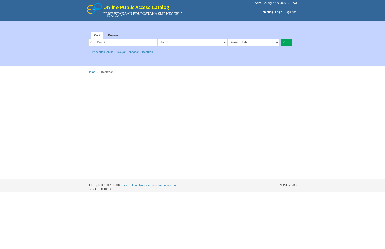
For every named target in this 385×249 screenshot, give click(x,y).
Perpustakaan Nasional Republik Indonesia (148, 185)
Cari (97, 35)
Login (278, 12)
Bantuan (147, 52)
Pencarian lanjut (103, 52)
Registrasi (290, 12)
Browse (113, 35)
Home (91, 72)
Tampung (267, 12)
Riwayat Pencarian (127, 52)
